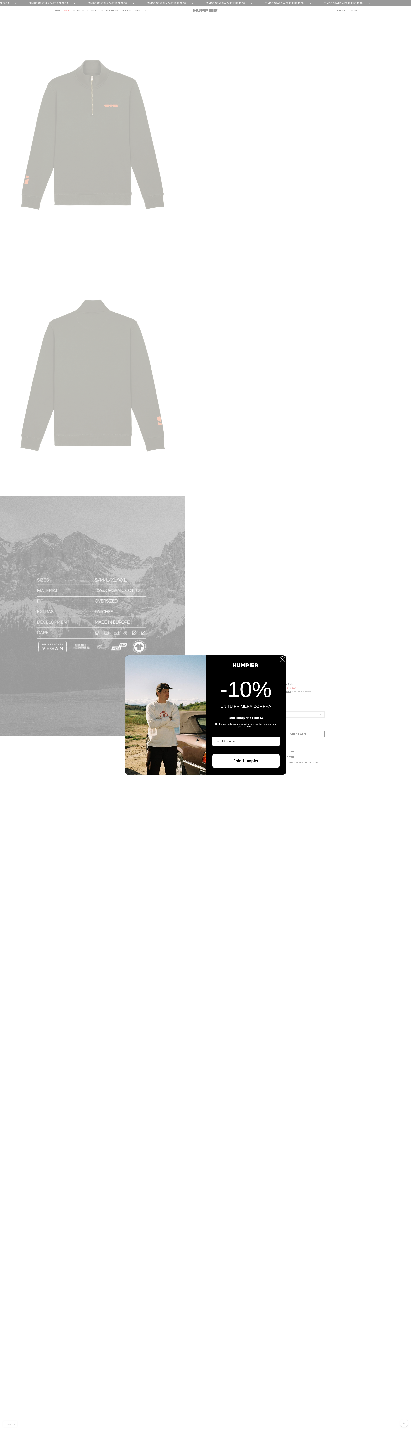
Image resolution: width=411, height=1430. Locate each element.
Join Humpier (246, 761)
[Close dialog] (282, 659)
